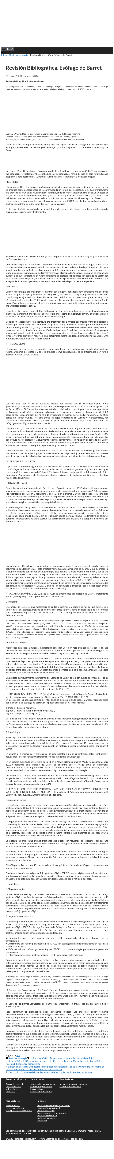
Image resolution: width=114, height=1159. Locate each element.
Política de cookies (46, 1118)
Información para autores (42, 1084)
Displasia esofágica (60, 1058)
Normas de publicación (41, 1086)
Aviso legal (42, 1120)
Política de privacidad (47, 1115)
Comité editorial (13, 1086)
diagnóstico (43, 1058)
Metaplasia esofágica (91, 1061)
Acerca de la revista (15, 1084)
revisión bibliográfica (16, 1063)
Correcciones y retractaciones (51, 1113)
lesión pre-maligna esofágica (64, 1061)
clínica (33, 1058)
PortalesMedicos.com (25, 1138)
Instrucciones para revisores (73, 1084)
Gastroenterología (18, 55)
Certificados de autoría (41, 1091)
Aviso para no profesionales (19, 1110)
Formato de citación (15, 1108)
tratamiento (34, 1063)
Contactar (10, 1091)
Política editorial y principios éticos (53, 1105)
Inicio (4, 55)
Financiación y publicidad (48, 1108)
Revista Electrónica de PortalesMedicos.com (60, 1138)
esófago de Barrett (39, 1061)
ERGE (26, 1061)
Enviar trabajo (36, 1089)
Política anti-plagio (45, 1110)
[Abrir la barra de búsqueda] (3, 52)
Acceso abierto (13, 1105)
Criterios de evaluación (70, 1086)
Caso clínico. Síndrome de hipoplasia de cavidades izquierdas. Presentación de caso (50, 1072)
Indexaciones (12, 1089)
